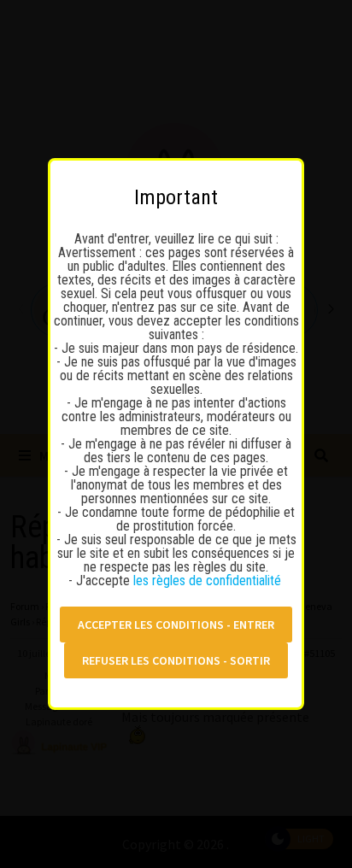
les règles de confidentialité (209, 580)
